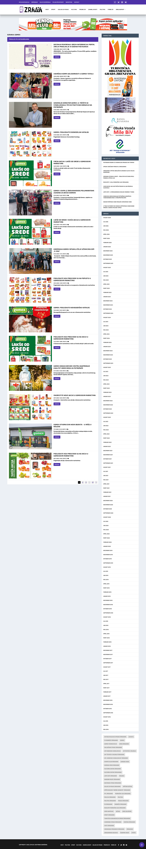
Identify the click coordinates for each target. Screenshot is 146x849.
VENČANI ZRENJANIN (129, 822)
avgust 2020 (107, 517)
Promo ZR (82, 9)
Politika (102, 9)
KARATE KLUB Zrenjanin (111, 761)
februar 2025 (107, 292)
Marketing (69, 2)
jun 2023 (105, 375)
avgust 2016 (107, 717)
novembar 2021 (108, 454)
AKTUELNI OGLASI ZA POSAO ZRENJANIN (115, 736)
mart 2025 (106, 288)
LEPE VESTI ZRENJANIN (110, 776)
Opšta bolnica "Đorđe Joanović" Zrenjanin (117, 790)
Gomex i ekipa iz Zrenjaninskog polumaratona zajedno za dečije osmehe (74, 192)
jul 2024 (105, 321)
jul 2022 (105, 421)
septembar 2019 (108, 563)
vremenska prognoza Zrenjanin (114, 829)
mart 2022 (106, 438)
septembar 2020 (108, 513)
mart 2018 (106, 638)
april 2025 (106, 284)
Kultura (74, 9)
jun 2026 (105, 226)
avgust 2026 (107, 217)
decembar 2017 (107, 650)
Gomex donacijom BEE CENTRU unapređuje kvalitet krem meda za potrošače (72, 367)
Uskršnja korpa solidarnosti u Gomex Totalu (73, 74)
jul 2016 (105, 721)
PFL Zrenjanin (108, 793)
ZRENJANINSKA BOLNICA (111, 832)
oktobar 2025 (107, 259)
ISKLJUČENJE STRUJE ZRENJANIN (113, 747)
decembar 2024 (108, 300)
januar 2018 (107, 646)
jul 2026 (105, 221)
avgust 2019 (107, 567)
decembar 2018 (107, 600)
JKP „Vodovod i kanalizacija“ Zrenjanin (116, 758)
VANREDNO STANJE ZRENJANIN (112, 822)
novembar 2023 (108, 355)
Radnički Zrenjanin (120, 804)
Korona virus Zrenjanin (111, 765)
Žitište (134, 832)
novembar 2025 (108, 255)
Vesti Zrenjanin (109, 825)
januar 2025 (107, 296)
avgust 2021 (107, 467)
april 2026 (106, 234)
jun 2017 (105, 675)
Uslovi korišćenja (45, 2)
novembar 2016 (108, 704)
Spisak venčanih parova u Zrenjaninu (114, 166)
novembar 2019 (108, 554)
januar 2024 (107, 346)
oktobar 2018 (107, 608)
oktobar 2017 (107, 658)
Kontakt (76, 2)
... (89, 482)
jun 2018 (105, 625)
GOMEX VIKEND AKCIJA (110, 744)
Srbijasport (120, 9)
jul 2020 (105, 521)
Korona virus (125, 761)
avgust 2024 (107, 317)
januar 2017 (106, 696)
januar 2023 (107, 396)
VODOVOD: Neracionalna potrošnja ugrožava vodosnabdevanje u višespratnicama (117, 196)
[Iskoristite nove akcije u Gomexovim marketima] (30, 407)
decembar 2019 (107, 550)
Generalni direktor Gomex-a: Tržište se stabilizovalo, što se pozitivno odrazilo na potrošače (73, 105)
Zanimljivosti (92, 9)
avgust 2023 (107, 367)
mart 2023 (106, 388)
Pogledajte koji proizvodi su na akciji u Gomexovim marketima (71, 338)
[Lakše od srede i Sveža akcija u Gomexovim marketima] (30, 232)
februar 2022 (107, 442)
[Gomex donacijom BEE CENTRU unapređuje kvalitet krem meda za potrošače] (30, 378)
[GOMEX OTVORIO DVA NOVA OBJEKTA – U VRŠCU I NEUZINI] (30, 436)
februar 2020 (107, 542)
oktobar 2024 (107, 309)
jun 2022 (105, 425)
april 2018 (106, 633)
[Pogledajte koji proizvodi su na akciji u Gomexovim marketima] (30, 349)
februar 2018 (107, 642)
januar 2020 (107, 546)
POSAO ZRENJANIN (123, 800)
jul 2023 (105, 371)
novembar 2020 (108, 504)
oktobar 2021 (107, 459)
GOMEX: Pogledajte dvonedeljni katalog (71, 132)
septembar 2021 (108, 463)
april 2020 (106, 533)
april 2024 (106, 334)
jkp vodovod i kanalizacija (112, 751)
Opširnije (57, 57)
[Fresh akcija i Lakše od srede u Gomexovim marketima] (30, 173)
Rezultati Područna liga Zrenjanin (114, 807)
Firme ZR (110, 9)
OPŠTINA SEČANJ (127, 786)
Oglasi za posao (63, 9)
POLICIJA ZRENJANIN (109, 797)
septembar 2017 (108, 662)
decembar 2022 (108, 400)
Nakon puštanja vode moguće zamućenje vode (117, 202)
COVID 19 (131, 736)
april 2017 (106, 683)
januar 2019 (107, 596)
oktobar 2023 (107, 359)
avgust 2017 (107, 667)
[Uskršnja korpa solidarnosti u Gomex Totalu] (30, 86)
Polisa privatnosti (58, 2)
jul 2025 (105, 271)
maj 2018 (106, 629)
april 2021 (106, 484)
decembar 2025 (108, 251)
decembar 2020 (108, 500)
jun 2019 (105, 575)
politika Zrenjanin (110, 800)
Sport (53, 9)
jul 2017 (105, 671)
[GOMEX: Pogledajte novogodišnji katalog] (30, 319)
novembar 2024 (108, 305)
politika (120, 797)
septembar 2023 (108, 363)
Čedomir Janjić (124, 832)
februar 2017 (107, 692)
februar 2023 (107, 392)
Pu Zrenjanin (108, 804)
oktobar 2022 (107, 409)
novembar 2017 (108, 654)
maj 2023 (106, 380)
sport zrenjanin (109, 815)
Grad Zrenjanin (124, 744)
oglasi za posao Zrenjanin (112, 786)
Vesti (47, 9)
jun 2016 (105, 725)
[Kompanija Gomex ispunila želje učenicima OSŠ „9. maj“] (30, 261)
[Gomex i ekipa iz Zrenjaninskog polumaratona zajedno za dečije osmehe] (30, 202)
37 (93, 482)
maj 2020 (106, 529)
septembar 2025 (108, 263)
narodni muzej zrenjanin (112, 779)
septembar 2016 (108, 712)
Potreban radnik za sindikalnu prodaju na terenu (118, 162)
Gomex (122, 740)
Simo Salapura (126, 811)
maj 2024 (106, 330)
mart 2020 (106, 538)
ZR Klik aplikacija (24, 2)
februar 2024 (107, 342)
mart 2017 (106, 687)
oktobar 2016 (107, 708)
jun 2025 (105, 276)
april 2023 (106, 384)
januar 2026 (107, 246)
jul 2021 (105, 471)
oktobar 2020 (107, 509)
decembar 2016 (107, 700)
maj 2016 (105, 729)
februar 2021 (107, 492)
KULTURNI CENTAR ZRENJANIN (112, 768)
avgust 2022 (107, 417)
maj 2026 (106, 230)
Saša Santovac (108, 811)
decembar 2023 (108, 350)
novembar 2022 (108, 405)
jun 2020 (105, 525)
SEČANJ (118, 811)
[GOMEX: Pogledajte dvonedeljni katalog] (30, 144)
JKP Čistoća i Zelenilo (129, 751)
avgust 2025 (107, 267)
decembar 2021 (107, 450)
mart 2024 (106, 338)
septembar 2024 (108, 313)
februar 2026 (107, 242)
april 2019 (106, 583)
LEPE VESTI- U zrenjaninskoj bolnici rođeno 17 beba (118, 192)
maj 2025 (106, 280)
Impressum (34, 2)
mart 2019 (106, 588)
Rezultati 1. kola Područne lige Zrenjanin (116, 182)
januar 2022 (107, 446)
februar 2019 (107, 592)
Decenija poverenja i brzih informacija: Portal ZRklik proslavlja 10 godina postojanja (74, 45)
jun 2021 (105, 475)
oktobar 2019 (107, 558)
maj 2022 (106, 429)
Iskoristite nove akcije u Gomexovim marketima (75, 395)
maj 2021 (105, 479)
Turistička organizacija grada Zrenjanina (117, 818)
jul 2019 (105, 571)
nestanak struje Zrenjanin (112, 783)
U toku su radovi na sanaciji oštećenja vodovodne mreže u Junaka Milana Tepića (118, 206)
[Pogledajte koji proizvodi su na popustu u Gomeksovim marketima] (30, 290)
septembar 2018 (108, 613)
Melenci (121, 776)
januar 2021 (107, 496)
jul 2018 (105, 621)
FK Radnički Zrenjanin (111, 740)
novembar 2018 (108, 604)
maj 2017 (105, 679)
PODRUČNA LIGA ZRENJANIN (122, 793)
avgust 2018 (107, 617)
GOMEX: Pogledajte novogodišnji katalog (72, 308)
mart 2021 (106, 488)
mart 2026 (106, 238)
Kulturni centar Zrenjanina (112, 772)
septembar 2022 (108, 413)
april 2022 (106, 434)
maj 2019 (105, 579)
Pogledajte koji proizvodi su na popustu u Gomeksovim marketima (72, 279)
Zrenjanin (130, 829)
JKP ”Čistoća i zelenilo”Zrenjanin (114, 754)
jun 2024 (105, 325)
